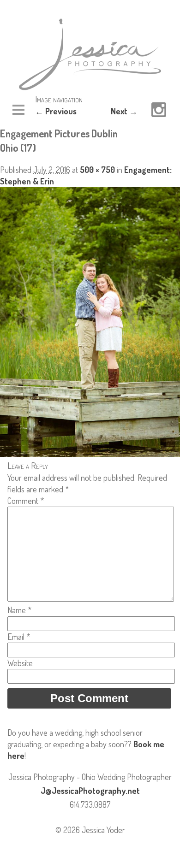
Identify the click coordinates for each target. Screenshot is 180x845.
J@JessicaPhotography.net (90, 791)
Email (18, 637)
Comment (25, 501)
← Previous (56, 111)
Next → (124, 111)
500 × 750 (97, 170)
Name (19, 610)
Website (20, 663)
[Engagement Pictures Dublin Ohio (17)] (90, 454)
